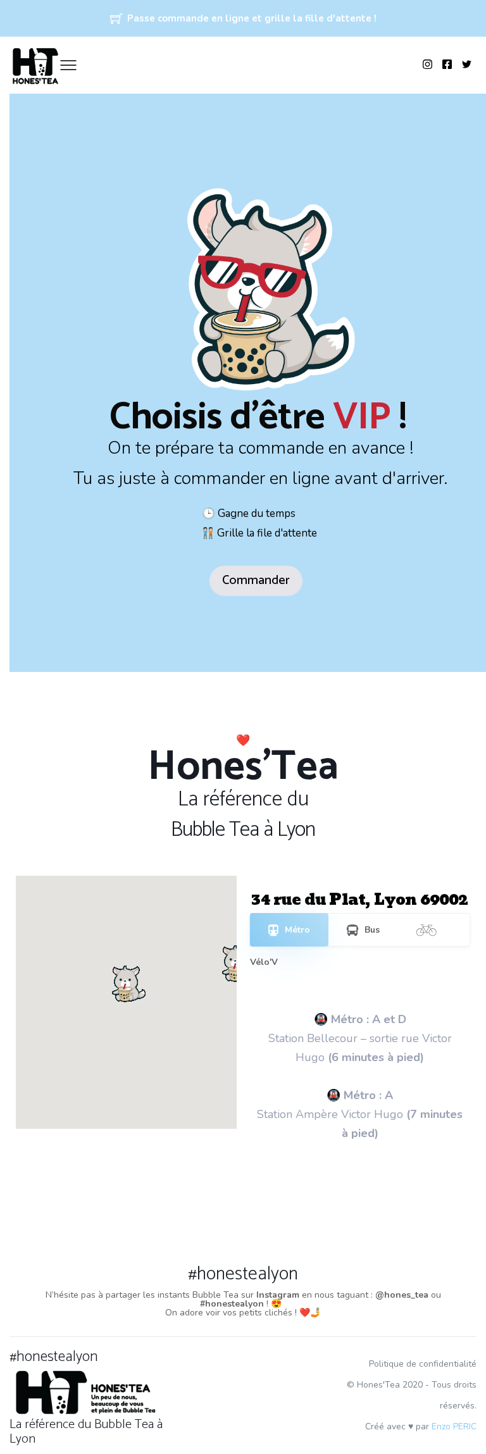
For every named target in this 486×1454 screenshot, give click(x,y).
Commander (256, 580)
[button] (236, 962)
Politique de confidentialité (423, 1364)
